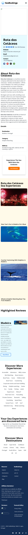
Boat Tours (9, 381)
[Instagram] (11, 64)
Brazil (5, 445)
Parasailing (19, 394)
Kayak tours (10, 392)
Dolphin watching (14, 386)
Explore (4, 470)
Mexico (22, 447)
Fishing (16, 389)
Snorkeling (9, 400)
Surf (21, 403)
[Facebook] (13, 533)
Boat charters (19, 375)
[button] (26, 3)
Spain (20, 450)
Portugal (10, 133)
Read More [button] (6, 354)
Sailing (24, 397)
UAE (25, 450)
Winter (14, 408)
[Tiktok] (22, 533)
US (16, 453)
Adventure (13, 372)
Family (10, 389)
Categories (4, 476)
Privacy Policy (17, 508)
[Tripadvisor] (14, 64)
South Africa (12, 450)
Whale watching (19, 406)
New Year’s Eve (9, 394)
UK (12, 453)
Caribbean (21, 445)
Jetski (22, 389)
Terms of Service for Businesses (18, 515)
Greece (12, 447)
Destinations (5, 473)
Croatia (5, 447)
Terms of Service (18, 511)
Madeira (4, 133)
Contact (16, 476)
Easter (23, 386)
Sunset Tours (9, 403)
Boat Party (6, 378)
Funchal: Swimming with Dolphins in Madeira (13, 261)
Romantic (17, 397)
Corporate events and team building (14, 383)
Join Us (16, 473)
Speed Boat (18, 400)
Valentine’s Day (8, 406)
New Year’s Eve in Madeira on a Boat (13, 224)
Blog (3, 479)
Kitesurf (18, 392)
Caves (13, 378)
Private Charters (7, 397)
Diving (5, 386)
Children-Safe (21, 378)
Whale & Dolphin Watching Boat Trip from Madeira (13, 299)
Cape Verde (12, 445)
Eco (5, 389)
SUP (16, 403)
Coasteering (18, 381)
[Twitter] (16, 533)
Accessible (5, 372)
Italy (17, 447)
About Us (16, 470)
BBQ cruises (22, 372)
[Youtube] (8, 64)
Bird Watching (9, 375)
